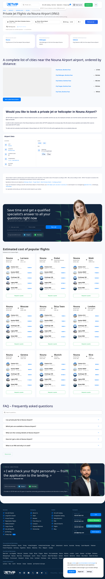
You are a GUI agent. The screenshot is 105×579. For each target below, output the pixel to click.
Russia (19, 545)
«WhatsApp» (9, 186)
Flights (56, 526)
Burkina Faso (19, 10)
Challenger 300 (15, 277)
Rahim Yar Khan (93, 555)
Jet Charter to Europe (39, 563)
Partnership (36, 529)
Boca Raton (85, 555)
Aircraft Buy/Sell (9, 529)
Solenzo (75, 40)
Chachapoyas (26, 555)
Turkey (25, 545)
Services (53, 5)
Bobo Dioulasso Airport (46, 182)
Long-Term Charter (10, 515)
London (72, 553)
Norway (77, 545)
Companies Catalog (59, 515)
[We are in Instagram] (24, 573)
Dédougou (42, 40)
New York (5, 553)
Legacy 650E (14, 282)
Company (33, 510)
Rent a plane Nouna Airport (12, 99)
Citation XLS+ (15, 267)
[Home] (12, 5)
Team (34, 515)
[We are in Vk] (20, 573)
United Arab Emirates (44, 545)
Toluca (38, 555)
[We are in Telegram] (41, 573)
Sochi (13, 563)
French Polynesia (7, 548)
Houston (44, 555)
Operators (59, 5)
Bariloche (72, 555)
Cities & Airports (58, 523)
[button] (68, 22)
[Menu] (96, 5)
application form (87, 184)
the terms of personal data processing (32, 230)
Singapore (61, 558)
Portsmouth (13, 558)
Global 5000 (14, 288)
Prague (41, 553)
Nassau (13, 555)
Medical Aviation (9, 523)
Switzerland (59, 545)
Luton (77, 553)
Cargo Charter (9, 526)
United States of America (9, 545)
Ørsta (35, 553)
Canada (51, 548)
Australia (71, 545)
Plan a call (53, 227)
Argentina (22, 548)
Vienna (61, 553)
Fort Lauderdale (53, 553)
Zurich (33, 555)
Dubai (31, 553)
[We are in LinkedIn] (46, 573)
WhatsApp (39, 234)
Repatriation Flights (10, 521)
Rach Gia (19, 555)
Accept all (71, 571)
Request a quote (18, 295)
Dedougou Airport (28, 182)
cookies (74, 563)
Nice (10, 563)
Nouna (8, 40)
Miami (45, 553)
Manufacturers (58, 518)
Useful (53, 510)
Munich (66, 555)
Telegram (28, 234)
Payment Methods (38, 526)
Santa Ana (54, 558)
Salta (49, 558)
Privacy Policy (54, 572)
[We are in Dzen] (37, 573)
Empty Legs (67, 5)
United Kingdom (32, 545)
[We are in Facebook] (28, 573)
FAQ (55, 521)
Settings (89, 571)
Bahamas (34, 548)
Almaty (27, 558)
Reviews (35, 518)
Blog (55, 529)
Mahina (66, 553)
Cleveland (21, 558)
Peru (40, 548)
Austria (66, 545)
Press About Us (37, 521)
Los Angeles (13, 553)
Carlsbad (37, 558)
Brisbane (94, 553)
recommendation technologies (87, 563)
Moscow (19, 553)
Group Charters (9, 518)
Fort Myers (6, 558)
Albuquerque (6, 555)
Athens (78, 555)
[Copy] (17, 159)
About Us (35, 513)
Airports (11, 10)
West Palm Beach (52, 555)
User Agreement (62, 572)
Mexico (29, 548)
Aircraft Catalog (58, 513)
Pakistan (93, 545)
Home (4, 10)
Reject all (80, 571)
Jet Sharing (8, 531)
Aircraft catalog (46, 5)
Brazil (53, 545)
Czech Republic (85, 545)
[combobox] (30, 5)
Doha (31, 558)
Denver (61, 555)
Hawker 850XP (15, 272)
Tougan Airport (36, 182)
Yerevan (19, 563)
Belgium (45, 548)
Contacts (35, 523)
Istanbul (26, 553)
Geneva (82, 553)
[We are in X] (33, 573)
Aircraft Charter (9, 513)
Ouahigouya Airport (56, 182)
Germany (16, 548)
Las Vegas (88, 553)
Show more (8, 454)
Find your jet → (91, 22)
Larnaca (5, 563)
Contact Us (88, 5)
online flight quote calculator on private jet (57, 184)
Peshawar (43, 558)
